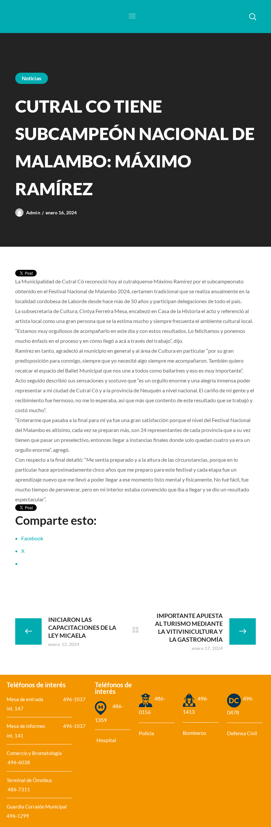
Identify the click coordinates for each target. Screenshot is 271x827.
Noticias (31, 78)
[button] (252, 16)
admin (33, 212)
